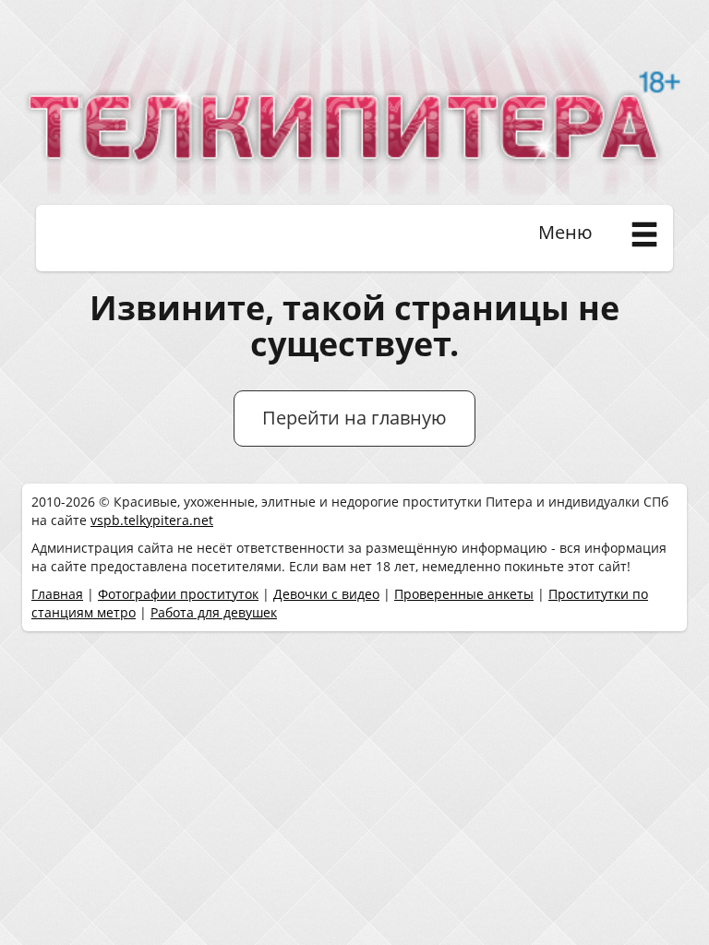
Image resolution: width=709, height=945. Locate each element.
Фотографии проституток (178, 594)
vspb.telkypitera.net (151, 520)
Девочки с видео (326, 594)
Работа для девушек (213, 612)
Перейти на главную (354, 417)
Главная (57, 594)
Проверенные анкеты (464, 594)
